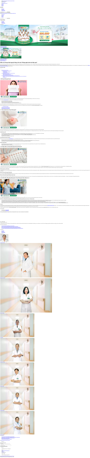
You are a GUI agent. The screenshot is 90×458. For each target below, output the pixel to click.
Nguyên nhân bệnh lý (5, 72)
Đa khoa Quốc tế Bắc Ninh (50, 205)
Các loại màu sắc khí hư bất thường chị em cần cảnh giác (8, 436)
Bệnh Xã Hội (3, 22)
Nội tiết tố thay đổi (5, 71)
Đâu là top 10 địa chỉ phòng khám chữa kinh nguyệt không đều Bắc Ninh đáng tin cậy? (11, 227)
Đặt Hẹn (3, 5)
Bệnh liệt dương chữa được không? (6, 438)
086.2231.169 (7, 210)
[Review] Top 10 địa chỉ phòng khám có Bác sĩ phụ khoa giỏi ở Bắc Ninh (10, 226)
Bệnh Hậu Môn (3, 10)
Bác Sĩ (2, 4)
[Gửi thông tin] (3, 446)
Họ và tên (1, 443)
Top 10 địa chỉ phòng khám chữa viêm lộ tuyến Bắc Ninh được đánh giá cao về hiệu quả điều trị (12, 228)
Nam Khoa (3, 21)
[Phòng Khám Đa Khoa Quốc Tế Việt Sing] (5, 13)
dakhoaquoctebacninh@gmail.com (5, 450)
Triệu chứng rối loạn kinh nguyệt (6, 107)
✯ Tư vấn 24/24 (4, 77)
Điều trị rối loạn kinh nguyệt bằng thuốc (7, 74)
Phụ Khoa (3, 9)
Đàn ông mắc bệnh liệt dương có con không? (7, 439)
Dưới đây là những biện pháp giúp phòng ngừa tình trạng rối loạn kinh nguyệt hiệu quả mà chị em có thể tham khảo (14, 76)
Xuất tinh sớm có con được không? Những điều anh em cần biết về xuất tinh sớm (11, 437)
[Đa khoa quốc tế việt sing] (34, 45)
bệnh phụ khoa (11, 138)
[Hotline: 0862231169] (13, 13)
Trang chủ (1, 60)
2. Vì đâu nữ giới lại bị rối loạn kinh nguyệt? (6, 70)
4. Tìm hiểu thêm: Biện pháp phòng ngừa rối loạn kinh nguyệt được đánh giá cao (11, 75)
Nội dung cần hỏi (2, 445)
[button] (8, 18)
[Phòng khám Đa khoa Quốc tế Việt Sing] (5, 440)
